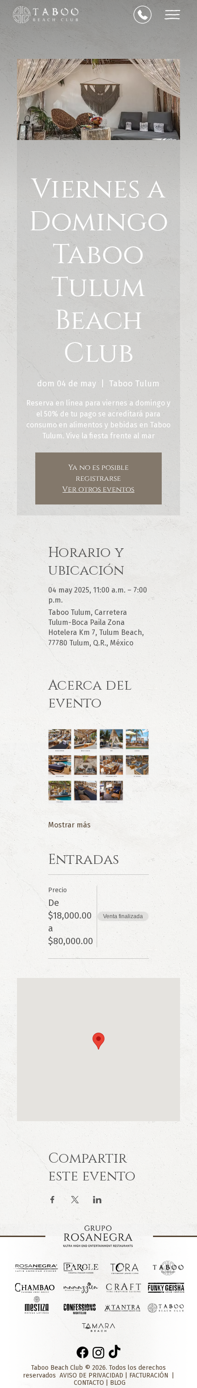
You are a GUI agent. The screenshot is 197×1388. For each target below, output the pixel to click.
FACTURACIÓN (148, 1375)
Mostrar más (69, 825)
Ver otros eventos (98, 489)
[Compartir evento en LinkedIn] (97, 1199)
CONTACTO (90, 1383)
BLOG (118, 1383)
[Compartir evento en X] (75, 1199)
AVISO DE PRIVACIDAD (92, 1375)
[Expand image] (59, 740)
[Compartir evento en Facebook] (52, 1199)
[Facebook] (82, 1352)
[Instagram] (98, 1352)
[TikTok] (114, 1352)
